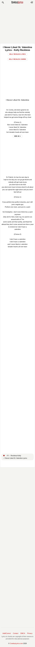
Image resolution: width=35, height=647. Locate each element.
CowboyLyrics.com (16, 643)
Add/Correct (7, 633)
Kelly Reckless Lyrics (17, 54)
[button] (3, 2)
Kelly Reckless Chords (17, 59)
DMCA (22, 633)
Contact (15, 633)
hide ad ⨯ (17, 136)
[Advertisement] (17, 23)
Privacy (29, 633)
